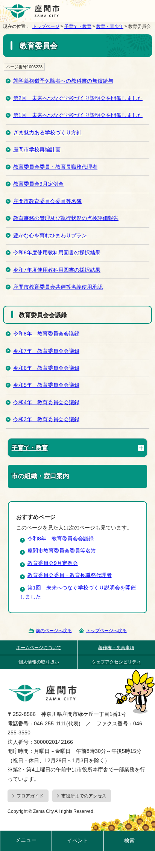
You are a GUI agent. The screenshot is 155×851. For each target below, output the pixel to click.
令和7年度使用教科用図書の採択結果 (56, 270)
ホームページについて (38, 647)
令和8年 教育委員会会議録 (46, 334)
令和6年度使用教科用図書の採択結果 (56, 252)
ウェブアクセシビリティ (116, 662)
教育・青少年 (109, 26)
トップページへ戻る (106, 630)
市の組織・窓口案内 (40, 476)
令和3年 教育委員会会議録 (46, 419)
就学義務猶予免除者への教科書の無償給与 (63, 81)
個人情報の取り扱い (38, 662)
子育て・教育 (77, 26)
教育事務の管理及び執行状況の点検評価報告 (66, 218)
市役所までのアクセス (83, 796)
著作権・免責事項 (116, 647)
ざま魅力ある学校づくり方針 (47, 132)
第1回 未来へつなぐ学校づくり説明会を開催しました (78, 115)
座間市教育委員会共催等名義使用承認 (58, 287)
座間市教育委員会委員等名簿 (47, 201)
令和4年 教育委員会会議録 (46, 402)
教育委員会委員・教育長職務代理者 (55, 167)
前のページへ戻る (54, 630)
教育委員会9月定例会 (38, 184)
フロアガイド (30, 796)
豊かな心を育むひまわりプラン (50, 236)
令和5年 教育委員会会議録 (46, 385)
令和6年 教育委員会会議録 (46, 368)
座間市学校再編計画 (37, 149)
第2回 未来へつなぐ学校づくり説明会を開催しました (78, 98)
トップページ (45, 26)
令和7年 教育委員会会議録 (46, 351)
